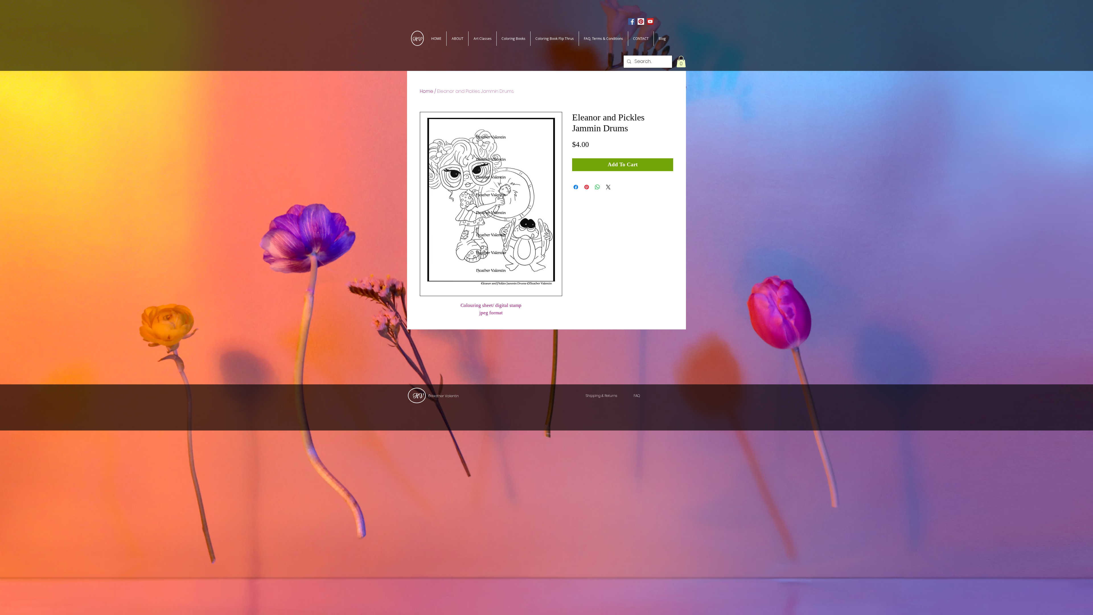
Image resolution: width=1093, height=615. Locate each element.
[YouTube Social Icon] (650, 21)
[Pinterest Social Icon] (641, 21)
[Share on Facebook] (575, 187)
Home (426, 91)
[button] (681, 61)
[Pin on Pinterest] (586, 187)
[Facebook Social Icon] (631, 21)
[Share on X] (608, 187)
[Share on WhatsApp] (597, 187)
